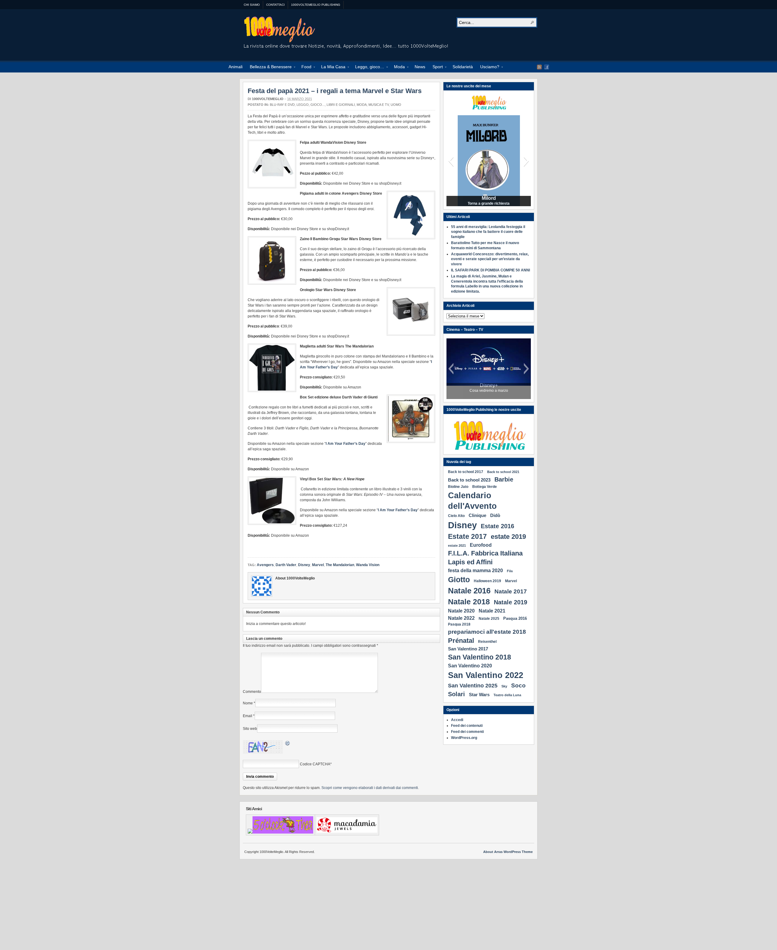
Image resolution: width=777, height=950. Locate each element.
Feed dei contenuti (467, 725)
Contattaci (275, 4)
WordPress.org (464, 738)
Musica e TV (378, 104)
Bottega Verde (484, 487)
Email (247, 716)
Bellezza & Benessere (269, 67)
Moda (397, 67)
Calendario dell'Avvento (472, 501)
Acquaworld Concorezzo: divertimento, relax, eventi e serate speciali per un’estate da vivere (490, 259)
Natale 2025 (489, 618)
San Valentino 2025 (472, 686)
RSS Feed (539, 67)
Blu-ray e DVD (282, 104)
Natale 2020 (461, 610)
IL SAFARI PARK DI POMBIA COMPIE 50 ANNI (490, 270)
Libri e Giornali (341, 104)
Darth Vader (286, 565)
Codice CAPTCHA (315, 764)
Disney (304, 565)
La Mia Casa (331, 67)
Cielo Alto (456, 516)
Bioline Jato (458, 487)
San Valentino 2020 (470, 665)
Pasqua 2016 (515, 618)
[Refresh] (287, 744)
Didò (495, 515)
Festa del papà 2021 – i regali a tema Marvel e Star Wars (335, 91)
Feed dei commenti (467, 732)
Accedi (457, 720)
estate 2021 (457, 545)
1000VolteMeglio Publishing (315, 4)
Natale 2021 (492, 610)
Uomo (396, 104)
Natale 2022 (461, 618)
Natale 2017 (510, 591)
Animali (236, 66)
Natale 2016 (469, 590)
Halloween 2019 (487, 581)
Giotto (459, 579)
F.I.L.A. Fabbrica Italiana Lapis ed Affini (485, 557)
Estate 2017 (467, 536)
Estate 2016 (497, 526)
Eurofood (481, 545)
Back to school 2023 (469, 479)
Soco (518, 685)
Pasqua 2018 (459, 624)
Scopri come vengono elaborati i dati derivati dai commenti (369, 788)
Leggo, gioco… (367, 67)
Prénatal (461, 640)
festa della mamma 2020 (475, 570)
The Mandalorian (340, 565)
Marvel (318, 565)
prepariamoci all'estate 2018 (487, 631)
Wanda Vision (367, 565)
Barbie (503, 479)
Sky (504, 686)
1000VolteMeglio (346, 33)
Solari (456, 694)
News (420, 66)
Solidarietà (463, 66)
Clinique (477, 515)
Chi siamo (252, 4)
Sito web (250, 729)
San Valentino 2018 (479, 657)
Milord (489, 198)
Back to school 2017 (465, 472)
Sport (436, 67)
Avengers (265, 565)
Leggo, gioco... (311, 104)
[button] (451, 161)
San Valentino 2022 (485, 675)
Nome (248, 703)
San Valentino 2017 (468, 648)
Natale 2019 (510, 602)
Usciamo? (488, 67)
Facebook (546, 67)
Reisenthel (487, 641)
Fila (510, 571)
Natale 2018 (469, 601)
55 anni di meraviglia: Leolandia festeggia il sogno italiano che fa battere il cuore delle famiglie (488, 232)
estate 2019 (508, 536)
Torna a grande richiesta (489, 203)
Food (304, 67)
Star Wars (479, 694)
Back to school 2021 (503, 472)
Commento (252, 692)
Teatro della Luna (507, 695)
